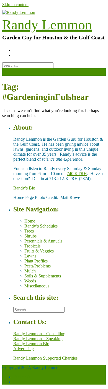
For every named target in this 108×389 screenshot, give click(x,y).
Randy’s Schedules (41, 226)
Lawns (30, 256)
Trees (29, 231)
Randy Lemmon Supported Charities (45, 358)
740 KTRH (77, 173)
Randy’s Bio (24, 188)
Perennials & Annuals (43, 241)
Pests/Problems (37, 266)
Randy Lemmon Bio (31, 343)
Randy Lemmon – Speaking (38, 338)
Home (29, 221)
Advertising (23, 348)
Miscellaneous (36, 286)
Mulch (30, 271)
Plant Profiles (36, 261)
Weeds (30, 281)
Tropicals (32, 246)
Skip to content (15, 4)
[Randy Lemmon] (18, 12)
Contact (20, 382)
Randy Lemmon (47, 24)
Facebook (21, 377)
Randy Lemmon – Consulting (39, 333)
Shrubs (30, 236)
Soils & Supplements (42, 276)
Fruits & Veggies (39, 251)
